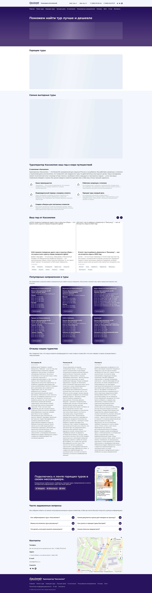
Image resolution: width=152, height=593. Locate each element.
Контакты (117, 9)
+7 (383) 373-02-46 (96, 3)
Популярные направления (86, 9)
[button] (117, 217)
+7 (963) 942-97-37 (109, 3)
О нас (110, 9)
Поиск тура (40, 9)
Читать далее (36, 311)
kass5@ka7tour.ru (34, 562)
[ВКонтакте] (119, 3)
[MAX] (122, 3)
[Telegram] (117, 3)
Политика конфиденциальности (40, 586)
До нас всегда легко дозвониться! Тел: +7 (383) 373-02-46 (47, 548)
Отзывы (99, 9)
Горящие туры (50, 9)
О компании (71, 9)
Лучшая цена (61, 9)
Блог (105, 9)
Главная (32, 9)
